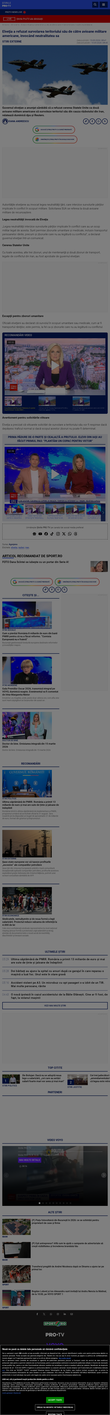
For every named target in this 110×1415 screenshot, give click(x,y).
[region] (55, 1380)
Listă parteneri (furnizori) (11, 1393)
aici (3, 1370)
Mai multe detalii (65, 1358)
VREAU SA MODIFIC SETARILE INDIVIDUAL (55, 1407)
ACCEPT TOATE (55, 1400)
